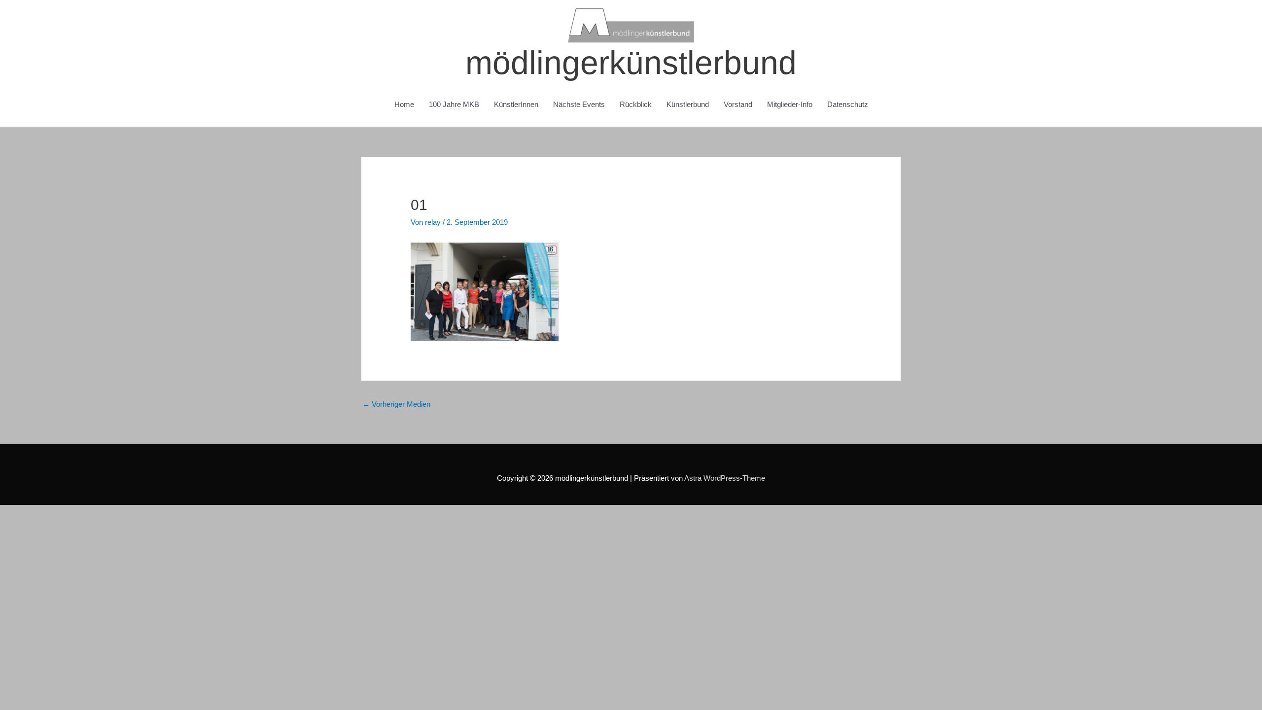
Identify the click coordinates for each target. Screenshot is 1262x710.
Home (404, 104)
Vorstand (738, 104)
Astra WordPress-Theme (724, 478)
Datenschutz (847, 104)
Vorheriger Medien (396, 404)
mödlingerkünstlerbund (631, 62)
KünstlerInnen (516, 104)
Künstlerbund (687, 104)
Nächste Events (579, 104)
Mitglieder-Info (789, 104)
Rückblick (636, 104)
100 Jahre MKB (454, 104)
